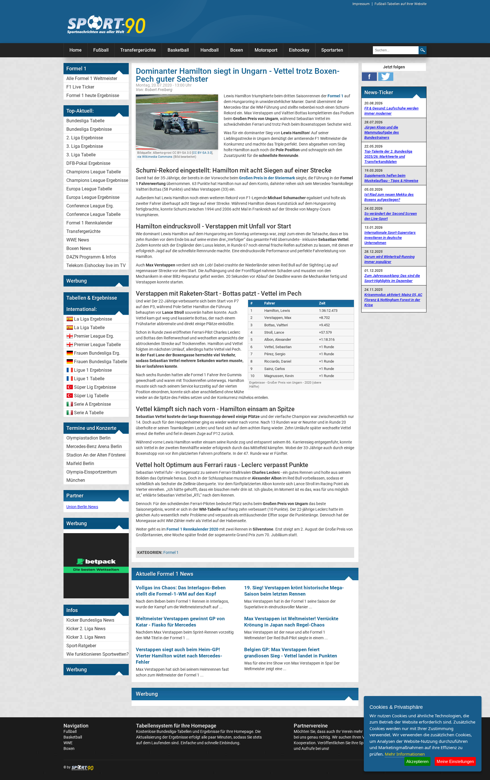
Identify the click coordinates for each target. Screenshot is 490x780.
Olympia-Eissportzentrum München (91, 476)
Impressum (361, 4)
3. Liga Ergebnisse (84, 146)
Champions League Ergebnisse (97, 180)
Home (75, 50)
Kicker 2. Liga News (85, 628)
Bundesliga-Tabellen (174, 731)
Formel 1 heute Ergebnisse (92, 95)
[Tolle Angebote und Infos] (96, 597)
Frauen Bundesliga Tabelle (100, 361)
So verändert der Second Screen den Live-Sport (390, 216)
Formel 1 (171, 552)
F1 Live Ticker (80, 87)
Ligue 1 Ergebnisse (93, 370)
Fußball (101, 50)
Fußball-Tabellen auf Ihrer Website (400, 4)
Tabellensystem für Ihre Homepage (176, 726)
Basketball (178, 50)
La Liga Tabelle (89, 327)
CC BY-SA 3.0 (202, 153)
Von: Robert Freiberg (154, 89)
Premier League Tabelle (97, 344)
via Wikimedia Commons (154, 157)
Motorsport (266, 50)
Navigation (76, 726)
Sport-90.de (106, 24)
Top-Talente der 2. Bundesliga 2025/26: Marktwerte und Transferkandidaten (388, 156)
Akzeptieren (417, 761)
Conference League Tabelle (93, 214)
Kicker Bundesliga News (90, 620)
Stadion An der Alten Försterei (96, 455)
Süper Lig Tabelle (91, 395)
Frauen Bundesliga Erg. (97, 353)
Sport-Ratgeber (81, 645)
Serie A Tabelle (89, 412)
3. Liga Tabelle (81, 154)
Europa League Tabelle (89, 189)
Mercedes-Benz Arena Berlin (94, 446)
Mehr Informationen (405, 754)
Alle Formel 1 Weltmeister (91, 78)
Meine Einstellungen (455, 761)
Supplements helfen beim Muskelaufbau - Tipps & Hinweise (391, 178)
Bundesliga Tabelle (85, 120)
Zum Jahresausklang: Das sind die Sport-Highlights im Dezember (392, 278)
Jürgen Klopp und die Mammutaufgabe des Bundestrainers (381, 132)
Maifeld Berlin (80, 463)
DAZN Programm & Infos (91, 257)
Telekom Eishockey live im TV (96, 265)
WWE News (77, 240)
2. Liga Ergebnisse (84, 137)
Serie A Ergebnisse (92, 404)
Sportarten (332, 50)
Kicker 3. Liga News (85, 637)
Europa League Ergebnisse (92, 197)
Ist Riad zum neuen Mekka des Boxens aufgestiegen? (389, 197)
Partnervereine (311, 726)
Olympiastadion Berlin (88, 438)
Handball (209, 50)
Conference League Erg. (90, 206)
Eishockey (299, 50)
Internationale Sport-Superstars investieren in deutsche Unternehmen (390, 237)
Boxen (236, 50)
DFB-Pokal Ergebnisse (88, 163)
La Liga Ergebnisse (93, 319)
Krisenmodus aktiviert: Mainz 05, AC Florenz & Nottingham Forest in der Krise (393, 300)
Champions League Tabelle (93, 171)
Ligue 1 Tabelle (89, 378)
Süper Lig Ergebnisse (95, 387)
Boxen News (78, 248)
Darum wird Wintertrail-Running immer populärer (389, 259)
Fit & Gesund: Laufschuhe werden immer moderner (391, 110)
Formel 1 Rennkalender (89, 223)
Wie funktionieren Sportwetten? (97, 654)
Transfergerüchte (138, 50)
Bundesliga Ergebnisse (89, 129)
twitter (385, 76)
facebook (369, 76)
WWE (68, 743)
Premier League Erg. (94, 336)
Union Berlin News (82, 506)
